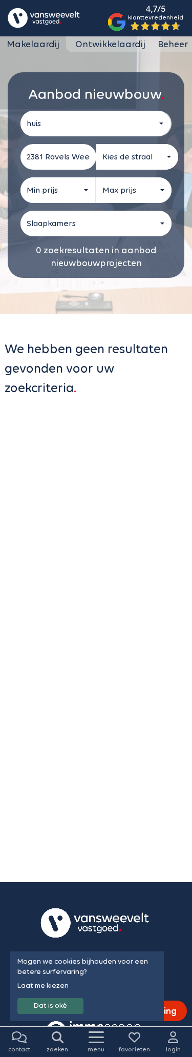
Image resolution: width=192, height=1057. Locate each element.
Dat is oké (50, 1005)
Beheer (173, 44)
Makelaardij (33, 44)
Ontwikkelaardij (110, 44)
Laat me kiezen (43, 985)
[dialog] (87, 986)
